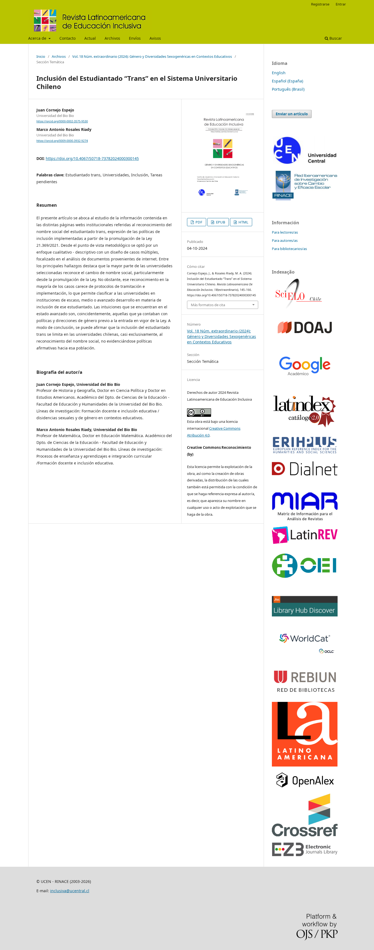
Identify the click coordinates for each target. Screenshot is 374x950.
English (279, 72)
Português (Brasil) (288, 89)
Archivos (112, 38)
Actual (90, 38)
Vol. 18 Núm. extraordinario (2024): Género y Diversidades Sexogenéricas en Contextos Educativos (152, 56)
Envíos (135, 38)
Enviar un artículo (292, 113)
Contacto (67, 38)
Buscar (335, 38)
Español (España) (287, 81)
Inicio (40, 56)
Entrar (341, 4)
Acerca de (37, 38)
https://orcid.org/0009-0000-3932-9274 (62, 141)
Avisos (155, 38)
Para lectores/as (285, 232)
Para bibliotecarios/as (289, 248)
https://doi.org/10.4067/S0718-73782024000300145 (92, 158)
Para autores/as (285, 240)
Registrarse (320, 4)
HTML (243, 222)
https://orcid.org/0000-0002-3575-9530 (62, 121)
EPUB (220, 222)
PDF (198, 222)
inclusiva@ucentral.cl (69, 890)
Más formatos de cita (208, 304)
